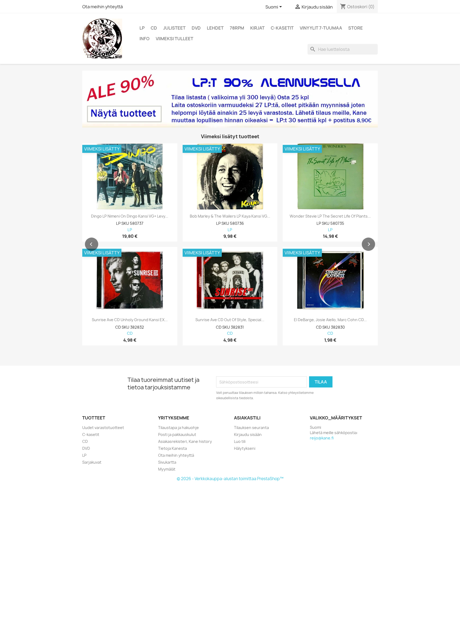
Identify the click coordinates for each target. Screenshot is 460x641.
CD (154, 28)
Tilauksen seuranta (251, 427)
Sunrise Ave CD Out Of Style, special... (229, 319)
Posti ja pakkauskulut (177, 434)
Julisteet (174, 28)
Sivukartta (167, 462)
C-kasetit (282, 28)
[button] (91, 244)
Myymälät (166, 469)
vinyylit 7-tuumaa (321, 28)
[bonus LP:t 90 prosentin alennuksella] (230, 99)
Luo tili (239, 441)
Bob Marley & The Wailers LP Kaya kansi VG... (230, 216)
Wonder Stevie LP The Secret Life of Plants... (330, 216)
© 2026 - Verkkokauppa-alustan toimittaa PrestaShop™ (230, 478)
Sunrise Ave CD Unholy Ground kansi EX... (130, 319)
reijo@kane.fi (322, 437)
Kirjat (257, 28)
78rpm (237, 28)
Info (144, 39)
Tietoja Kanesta (172, 448)
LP (142, 28)
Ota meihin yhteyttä (102, 7)
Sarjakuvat (91, 462)
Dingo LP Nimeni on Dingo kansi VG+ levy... (129, 216)
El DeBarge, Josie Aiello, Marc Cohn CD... (330, 319)
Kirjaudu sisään (248, 434)
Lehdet (215, 28)
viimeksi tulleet (174, 39)
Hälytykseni (244, 448)
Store (355, 28)
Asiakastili (247, 418)
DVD (196, 28)
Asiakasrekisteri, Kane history (185, 441)
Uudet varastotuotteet (103, 427)
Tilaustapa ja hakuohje (178, 427)
